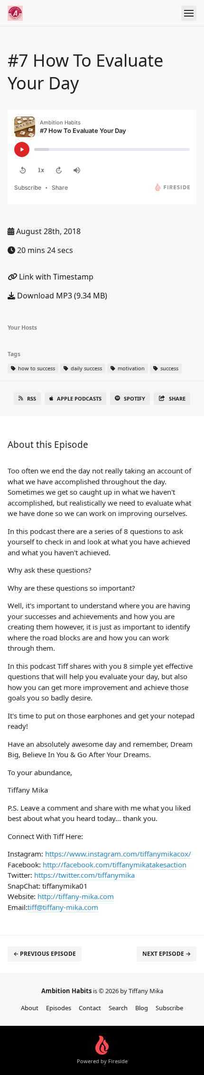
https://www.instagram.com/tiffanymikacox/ (118, 853)
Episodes (58, 1008)
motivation (130, 368)
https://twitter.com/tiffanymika (84, 875)
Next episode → (166, 954)
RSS (31, 398)
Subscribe (169, 1008)
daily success (85, 368)
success (168, 368)
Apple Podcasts (79, 398)
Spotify (134, 398)
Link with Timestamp (55, 276)
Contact (90, 1008)
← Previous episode (44, 954)
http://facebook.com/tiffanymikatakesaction (114, 864)
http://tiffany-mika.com (75, 896)
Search (118, 1008)
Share (177, 398)
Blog (141, 1008)
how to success (36, 368)
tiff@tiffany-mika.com (63, 907)
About (29, 1008)
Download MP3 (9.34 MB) (61, 295)
